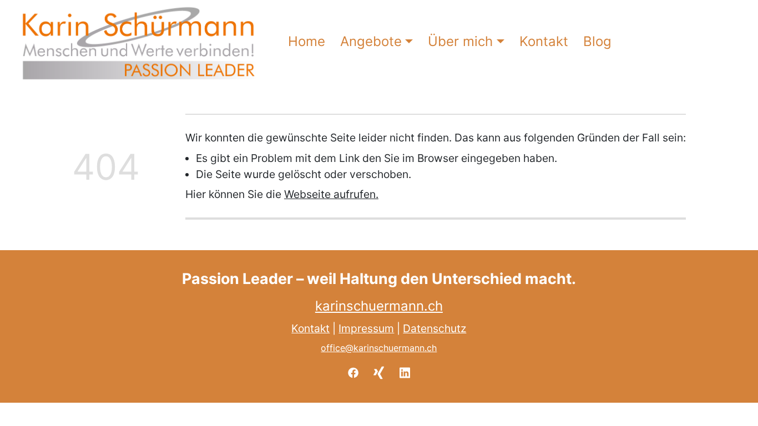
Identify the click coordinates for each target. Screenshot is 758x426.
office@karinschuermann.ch (379, 347)
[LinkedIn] (405, 371)
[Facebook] (353, 371)
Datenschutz (435, 328)
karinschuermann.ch (379, 306)
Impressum (367, 328)
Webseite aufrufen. (331, 194)
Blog (597, 41)
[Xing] (378, 371)
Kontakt (543, 41)
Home (306, 41)
